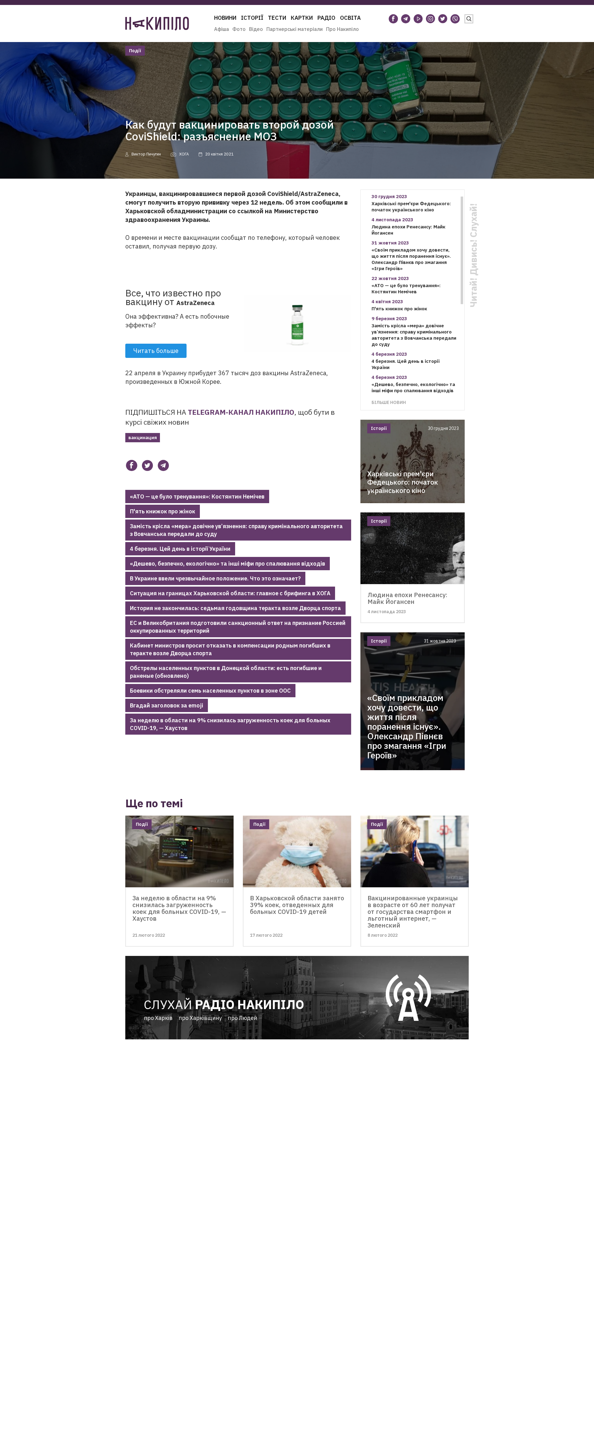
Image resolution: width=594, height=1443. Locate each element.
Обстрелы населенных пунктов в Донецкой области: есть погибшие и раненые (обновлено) (226, 671)
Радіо (326, 17)
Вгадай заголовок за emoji (166, 705)
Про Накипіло (342, 29)
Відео (256, 29)
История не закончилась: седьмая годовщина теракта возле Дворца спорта (235, 608)
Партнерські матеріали (294, 29)
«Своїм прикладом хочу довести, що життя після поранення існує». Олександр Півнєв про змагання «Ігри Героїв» (411, 259)
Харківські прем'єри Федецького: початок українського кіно (411, 207)
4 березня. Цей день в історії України (180, 548)
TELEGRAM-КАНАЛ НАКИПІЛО (241, 412)
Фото (239, 29)
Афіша (221, 29)
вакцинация (142, 437)
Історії (252, 17)
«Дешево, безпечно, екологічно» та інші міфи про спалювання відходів (227, 563)
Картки (302, 17)
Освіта (350, 17)
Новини (225, 17)
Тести (277, 17)
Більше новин (389, 402)
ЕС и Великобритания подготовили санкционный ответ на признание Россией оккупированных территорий (238, 626)
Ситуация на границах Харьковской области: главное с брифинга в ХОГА (230, 593)
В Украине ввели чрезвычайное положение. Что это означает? (215, 578)
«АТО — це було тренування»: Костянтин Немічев (197, 496)
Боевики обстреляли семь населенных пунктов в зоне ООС (210, 690)
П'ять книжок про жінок (162, 511)
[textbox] (238, 399)
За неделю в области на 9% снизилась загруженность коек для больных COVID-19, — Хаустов (230, 724)
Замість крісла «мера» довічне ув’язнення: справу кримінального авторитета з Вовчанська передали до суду (236, 530)
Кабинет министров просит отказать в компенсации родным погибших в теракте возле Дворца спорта (230, 649)
